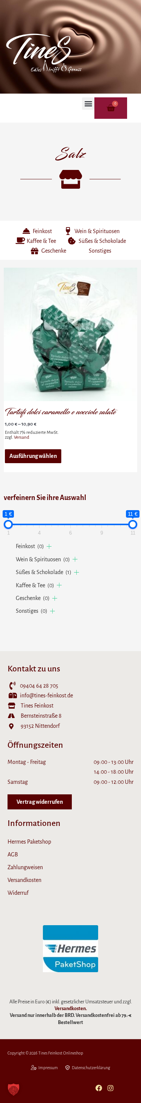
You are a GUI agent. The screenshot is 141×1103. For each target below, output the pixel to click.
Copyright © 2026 (23, 1053)
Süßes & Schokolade (43, 572)
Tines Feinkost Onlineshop (61, 1053)
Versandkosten (24, 880)
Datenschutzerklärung (91, 1067)
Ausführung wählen (33, 456)
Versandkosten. (71, 1008)
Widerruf (18, 893)
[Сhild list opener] (49, 546)
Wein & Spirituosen (43, 559)
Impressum (48, 1067)
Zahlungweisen (25, 867)
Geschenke (33, 598)
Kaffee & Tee (35, 585)
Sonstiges (31, 611)
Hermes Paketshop (29, 842)
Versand (21, 437)
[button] (88, 103)
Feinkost (30, 546)
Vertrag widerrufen (40, 802)
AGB (13, 854)
